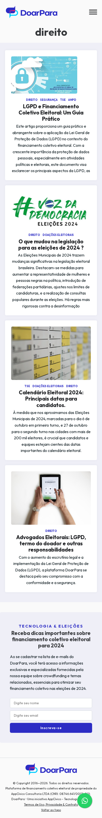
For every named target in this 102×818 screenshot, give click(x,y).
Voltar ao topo (51, 810)
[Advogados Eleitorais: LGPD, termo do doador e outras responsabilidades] (51, 498)
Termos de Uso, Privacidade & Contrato (51, 804)
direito (32, 100)
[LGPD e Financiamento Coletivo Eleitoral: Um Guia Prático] (51, 75)
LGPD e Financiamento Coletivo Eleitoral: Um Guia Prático (51, 112)
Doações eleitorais (58, 235)
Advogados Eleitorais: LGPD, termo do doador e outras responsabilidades (51, 543)
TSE (63, 100)
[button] (93, 12)
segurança (49, 100)
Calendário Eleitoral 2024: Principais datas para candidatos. (51, 398)
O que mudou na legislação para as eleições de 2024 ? (51, 244)
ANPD (72, 100)
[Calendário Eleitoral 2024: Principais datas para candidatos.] (51, 353)
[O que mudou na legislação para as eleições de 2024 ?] (51, 210)
